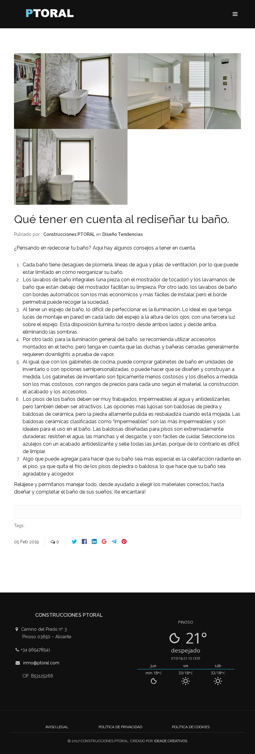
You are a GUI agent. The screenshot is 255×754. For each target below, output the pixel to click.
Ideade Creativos (170, 741)
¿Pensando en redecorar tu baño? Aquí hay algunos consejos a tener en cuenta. (105, 248)
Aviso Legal (56, 727)
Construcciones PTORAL (69, 234)
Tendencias (130, 234)
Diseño (110, 234)
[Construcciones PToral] (51, 14)
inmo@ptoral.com (41, 662)
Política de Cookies (191, 727)
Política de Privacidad (120, 727)
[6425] (71, 92)
